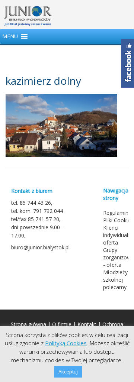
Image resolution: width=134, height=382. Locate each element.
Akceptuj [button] (68, 371)
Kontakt (86, 324)
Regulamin (115, 212)
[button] (10, 36)
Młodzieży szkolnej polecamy (115, 280)
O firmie (61, 324)
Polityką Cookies (66, 343)
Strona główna (28, 324)
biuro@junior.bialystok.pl (40, 247)
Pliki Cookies (118, 220)
